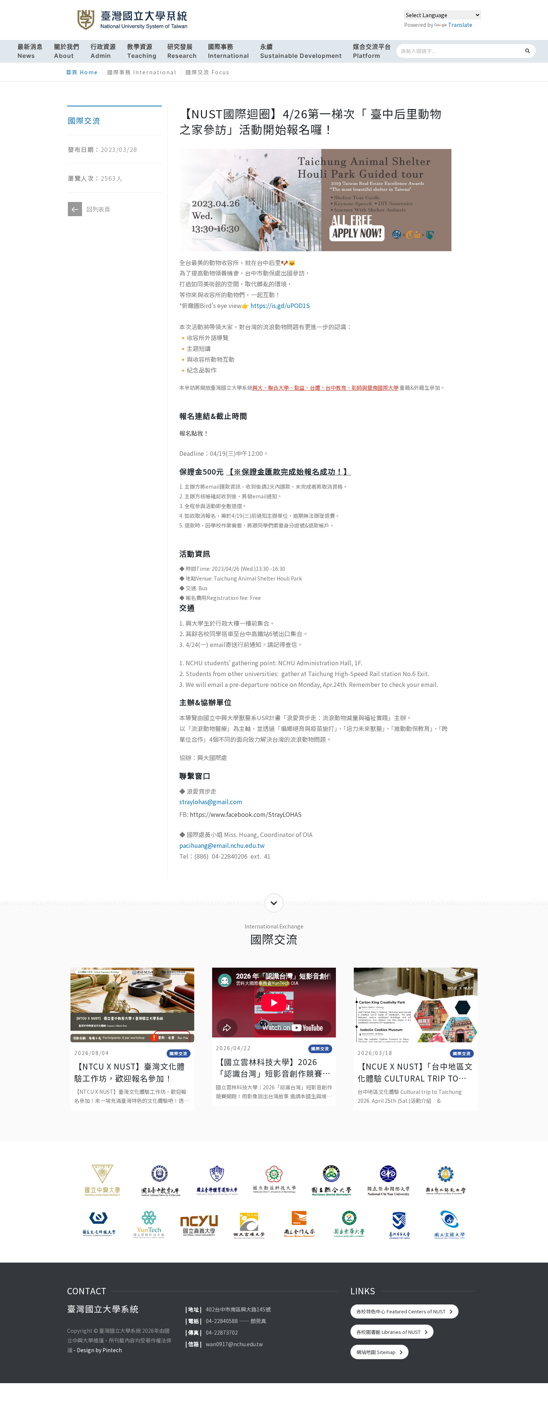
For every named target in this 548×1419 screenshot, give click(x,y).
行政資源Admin (103, 51)
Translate (460, 24)
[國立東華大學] (349, 1225)
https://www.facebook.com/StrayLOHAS (246, 814)
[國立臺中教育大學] (159, 1182)
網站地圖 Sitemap (376, 1352)
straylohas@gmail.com (210, 801)
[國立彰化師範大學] (446, 1182)
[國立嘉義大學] (199, 1225)
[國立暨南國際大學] (388, 1182)
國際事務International (228, 51)
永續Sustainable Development (301, 51)
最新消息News (30, 51)
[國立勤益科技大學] (274, 1182)
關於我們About (66, 51)
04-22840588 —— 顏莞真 (236, 1321)
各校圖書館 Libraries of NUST (389, 1331)
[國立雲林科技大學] (148, 1225)
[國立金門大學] (299, 1225)
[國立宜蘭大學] (449, 1225)
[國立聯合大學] (331, 1182)
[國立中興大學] (102, 1182)
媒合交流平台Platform (372, 51)
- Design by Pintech (97, 1350)
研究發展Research (182, 51)
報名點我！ (194, 433)
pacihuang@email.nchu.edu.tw (222, 845)
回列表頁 (98, 209)
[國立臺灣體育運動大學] (217, 1182)
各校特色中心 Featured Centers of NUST (401, 1311)
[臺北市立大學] (399, 1225)
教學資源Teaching (142, 51)
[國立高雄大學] (249, 1225)
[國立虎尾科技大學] (98, 1225)
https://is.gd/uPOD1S (280, 305)
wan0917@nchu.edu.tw (234, 1344)
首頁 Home (82, 72)
